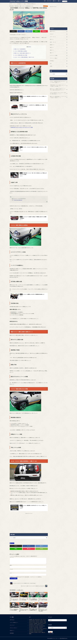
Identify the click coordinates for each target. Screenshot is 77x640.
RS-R (41, 619)
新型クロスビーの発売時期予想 (19, 49)
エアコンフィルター (32, 620)
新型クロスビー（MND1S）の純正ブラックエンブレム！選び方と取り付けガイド (58, 89)
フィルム (40, 628)
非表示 (30, 46)
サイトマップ (49, 0)
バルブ (35, 628)
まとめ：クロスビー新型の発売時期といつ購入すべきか (23, 57)
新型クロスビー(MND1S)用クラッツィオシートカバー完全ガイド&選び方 (58, 97)
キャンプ (34, 622)
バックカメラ (41, 627)
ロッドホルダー (31, 632)
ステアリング (40, 623)
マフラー (42, 629)
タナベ (35, 624)
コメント (12, 557)
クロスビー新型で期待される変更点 (20, 51)
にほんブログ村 (50, 633)
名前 (11, 565)
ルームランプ (40, 631)
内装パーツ (59, 0)
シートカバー (31, 623)
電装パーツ (52, 52)
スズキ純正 (35, 623)
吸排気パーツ (52, 44)
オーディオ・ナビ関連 (53, 55)
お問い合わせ (12, 619)
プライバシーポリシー (13, 627)
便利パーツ (43, 632)
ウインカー (44, 619)
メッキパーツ (31, 631)
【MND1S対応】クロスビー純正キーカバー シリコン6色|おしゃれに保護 (58, 86)
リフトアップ (36, 631)
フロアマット (31, 629)
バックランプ (31, 628)
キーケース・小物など (53, 58)
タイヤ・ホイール (53, 36)
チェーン (42, 624)
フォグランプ (44, 628)
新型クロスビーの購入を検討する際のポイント (22, 53)
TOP (44, 0)
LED (33, 619)
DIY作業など (52, 60)
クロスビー (12, 543)
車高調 (30, 633)
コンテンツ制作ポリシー (14, 622)
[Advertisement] (29, 522)
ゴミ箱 (45, 622)
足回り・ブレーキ (53, 42)
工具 (50, 63)
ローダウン (36, 632)
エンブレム (41, 620)
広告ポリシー (12, 630)
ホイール (38, 629)
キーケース (37, 622)
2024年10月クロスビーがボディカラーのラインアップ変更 (22, 127)
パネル (37, 628)
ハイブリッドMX (35, 627)
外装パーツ (54, 0)
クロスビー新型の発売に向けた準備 (20, 55)
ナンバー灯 (30, 627)
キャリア (30, 622)
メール (11, 569)
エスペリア (37, 620)
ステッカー (44, 623)
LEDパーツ (51, 39)
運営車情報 (12, 633)
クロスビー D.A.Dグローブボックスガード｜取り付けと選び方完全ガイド (58, 93)
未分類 (51, 66)
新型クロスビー (52, 31)
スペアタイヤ (31, 624)
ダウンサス (38, 624)
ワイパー (39, 632)
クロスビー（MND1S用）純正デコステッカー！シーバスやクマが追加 (58, 82)
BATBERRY (30, 619)
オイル (45, 620)
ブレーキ (35, 629)
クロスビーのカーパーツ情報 (19, 1)
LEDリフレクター (37, 619)
